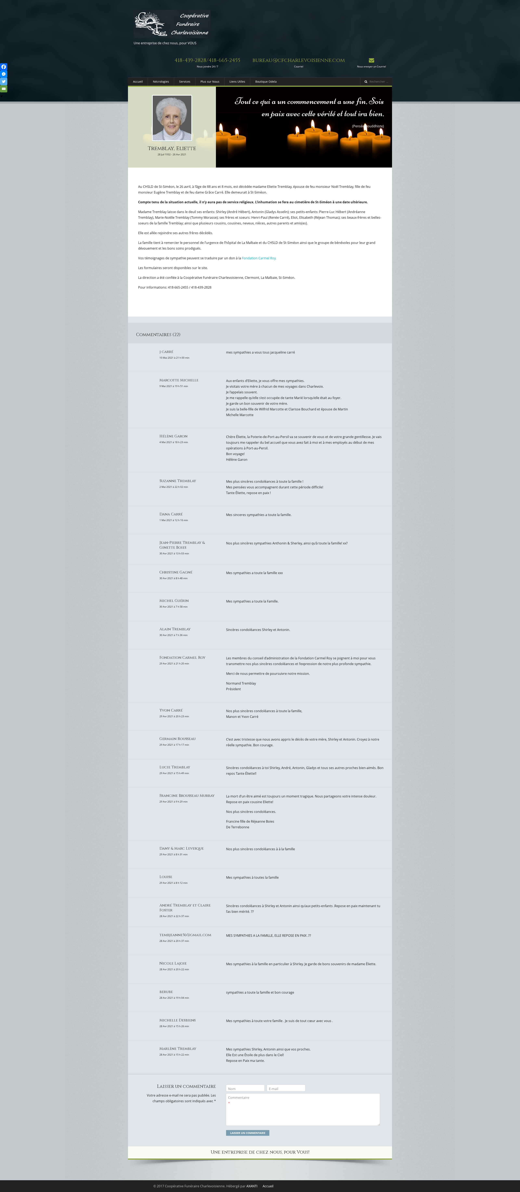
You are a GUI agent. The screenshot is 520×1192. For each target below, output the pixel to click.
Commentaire (238, 1100)
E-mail (273, 1089)
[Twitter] (3, 81)
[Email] (3, 88)
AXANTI (251, 1186)
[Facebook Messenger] (3, 74)
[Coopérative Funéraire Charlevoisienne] (172, 24)
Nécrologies (161, 81)
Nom (232, 1089)
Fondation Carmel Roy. (259, 258)
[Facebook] (3, 66)
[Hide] (1, 96)
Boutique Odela (266, 81)
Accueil (138, 81)
